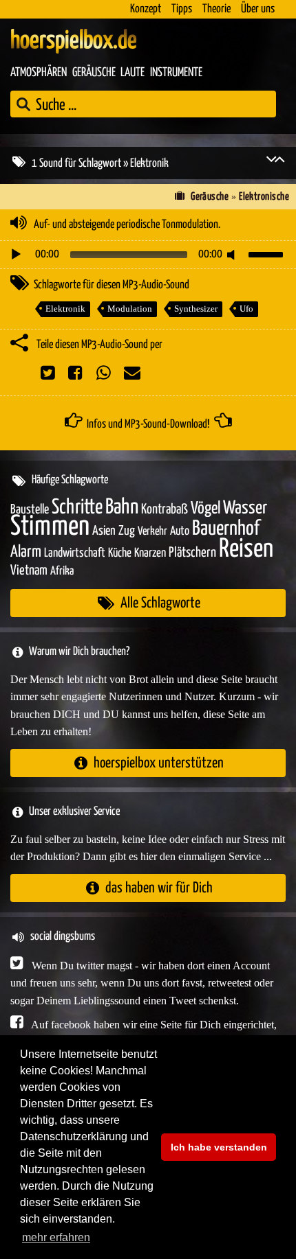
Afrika (62, 571)
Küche (119, 553)
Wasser (245, 509)
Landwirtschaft (74, 553)
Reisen (246, 549)
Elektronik (65, 308)
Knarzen (150, 553)
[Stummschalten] (233, 255)
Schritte (77, 508)
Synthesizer (196, 308)
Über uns (258, 9)
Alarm (25, 552)
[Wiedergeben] (16, 255)
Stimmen (49, 526)
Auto (179, 531)
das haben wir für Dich (159, 888)
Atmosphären (38, 73)
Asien (104, 531)
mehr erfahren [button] (56, 1237)
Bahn (121, 507)
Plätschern (192, 552)
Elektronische (264, 197)
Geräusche (94, 73)
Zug (126, 531)
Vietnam (28, 570)
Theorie (216, 9)
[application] (148, 254)
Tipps (181, 9)
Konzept (145, 9)
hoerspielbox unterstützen (159, 763)
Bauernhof (226, 529)
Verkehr (152, 532)
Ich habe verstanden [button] (219, 1147)
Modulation (129, 308)
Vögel (205, 508)
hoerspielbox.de (73, 41)
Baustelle (29, 509)
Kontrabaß (164, 509)
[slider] (268, 253)
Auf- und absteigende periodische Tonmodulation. (127, 225)
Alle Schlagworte (160, 603)
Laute (132, 73)
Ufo (246, 308)
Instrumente (176, 73)
